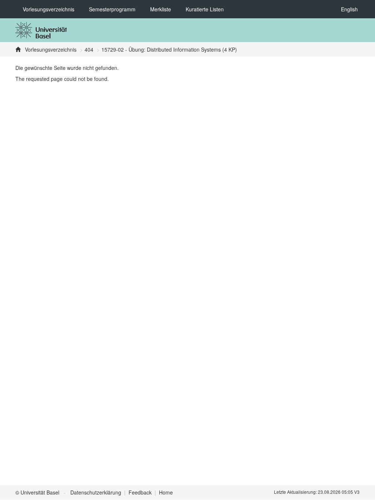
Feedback (140, 492)
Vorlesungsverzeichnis (48, 9)
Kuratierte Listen (205, 9)
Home (166, 492)
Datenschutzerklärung (95, 492)
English (349, 9)
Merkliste (160, 9)
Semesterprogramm (112, 9)
